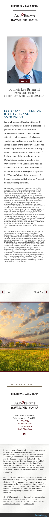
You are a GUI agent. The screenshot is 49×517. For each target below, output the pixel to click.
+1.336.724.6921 (25, 421)
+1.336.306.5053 (25, 423)
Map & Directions (24, 429)
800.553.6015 (26, 426)
